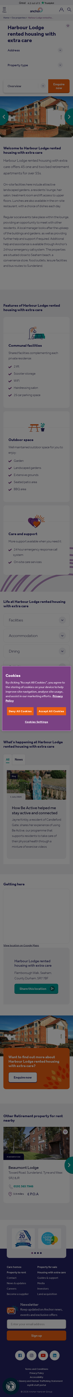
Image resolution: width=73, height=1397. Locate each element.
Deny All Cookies (20, 711)
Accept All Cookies (51, 711)
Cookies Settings (36, 722)
